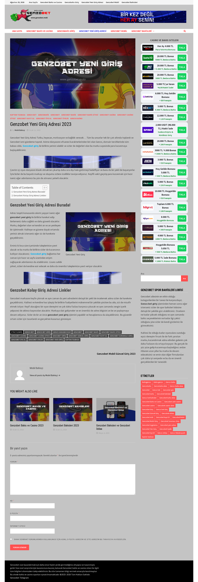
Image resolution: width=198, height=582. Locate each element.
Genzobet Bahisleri (130, 2)
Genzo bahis (170, 382)
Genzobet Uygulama (149, 425)
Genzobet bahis (92, 332)
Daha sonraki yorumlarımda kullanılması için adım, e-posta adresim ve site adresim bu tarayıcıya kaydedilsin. (70, 539)
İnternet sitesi (17, 526)
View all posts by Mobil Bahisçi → (45, 375)
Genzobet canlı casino (172, 402)
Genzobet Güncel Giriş (78, 336)
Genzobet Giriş (59, 336)
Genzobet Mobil (112, 2)
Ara (142, 273)
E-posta (15, 513)
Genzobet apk (168, 390)
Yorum (14, 461)
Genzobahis (43, 115)
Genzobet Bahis (68, 115)
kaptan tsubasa (17, 115)
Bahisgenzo (146, 382)
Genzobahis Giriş (72, 2)
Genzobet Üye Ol (44, 118)
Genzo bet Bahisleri (149, 398)
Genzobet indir (147, 417)
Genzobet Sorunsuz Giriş (121, 336)
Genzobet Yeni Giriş (54, 339)
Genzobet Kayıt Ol (25, 118)
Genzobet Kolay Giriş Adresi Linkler (30, 195)
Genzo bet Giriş (43, 332)
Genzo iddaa (162, 433)
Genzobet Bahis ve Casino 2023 (27, 425)
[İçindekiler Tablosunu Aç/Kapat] (44, 187)
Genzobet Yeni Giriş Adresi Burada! (29, 191)
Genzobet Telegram (19, 577)
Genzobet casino (18, 336)
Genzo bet (32, 115)
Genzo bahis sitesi (176, 386)
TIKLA (182, 47)
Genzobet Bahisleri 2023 (66, 425)
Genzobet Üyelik (61, 118)
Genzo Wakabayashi (62, 332)
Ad (12, 500)
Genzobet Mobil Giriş (150, 421)
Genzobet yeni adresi (168, 425)
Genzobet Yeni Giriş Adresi (92, 2)
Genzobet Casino (108, 115)
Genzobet (55, 115)
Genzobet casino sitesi (39, 336)
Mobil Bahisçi (20, 130)
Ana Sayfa (33, 2)
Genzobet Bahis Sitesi (88, 115)
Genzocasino (76, 118)
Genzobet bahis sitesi (111, 332)
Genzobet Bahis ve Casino (51, 2)
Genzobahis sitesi (160, 386)
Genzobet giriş (31, 145)
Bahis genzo (158, 382)
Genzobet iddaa (168, 413)
